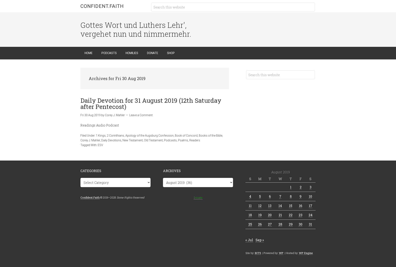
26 (260, 224)
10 (310, 196)
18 (250, 215)
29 (291, 224)
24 (310, 215)
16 (300, 205)
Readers (194, 140)
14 (280, 205)
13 (269, 205)
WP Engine (306, 253)
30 (300, 224)
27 (270, 224)
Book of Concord (186, 135)
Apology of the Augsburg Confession (149, 135)
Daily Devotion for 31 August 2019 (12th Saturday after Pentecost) (150, 103)
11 (250, 205)
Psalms (183, 140)
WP (281, 253)
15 (290, 205)
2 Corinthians (115, 135)
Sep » (260, 240)
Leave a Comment (141, 115)
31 (310, 224)
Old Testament (153, 140)
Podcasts (170, 140)
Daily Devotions (111, 140)
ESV (100, 145)
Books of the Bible (210, 135)
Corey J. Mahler (90, 140)
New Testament (133, 140)
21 (280, 215)
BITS (258, 253)
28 (280, 224)
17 (310, 205)
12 (260, 205)
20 (270, 215)
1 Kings (101, 135)
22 (290, 215)
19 (260, 215)
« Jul (249, 240)
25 (250, 224)
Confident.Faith (102, 6)
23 (300, 215)
